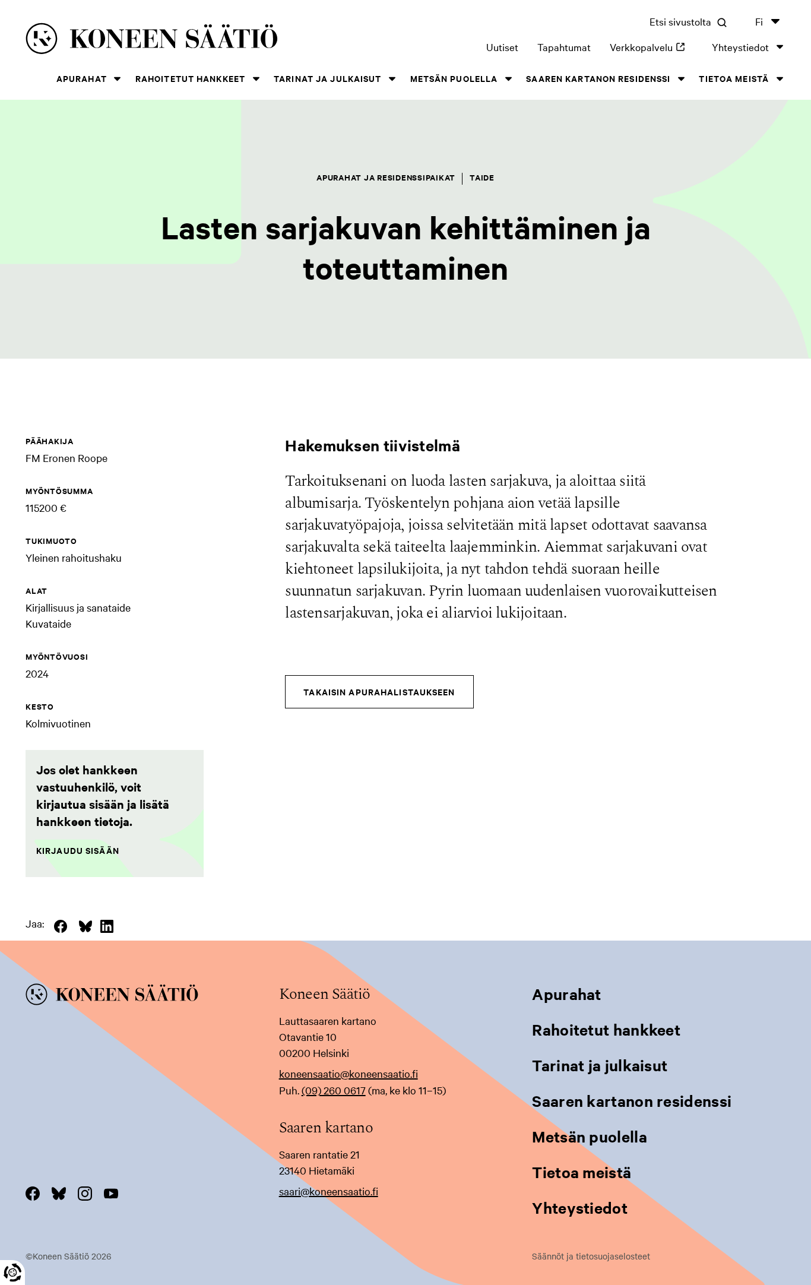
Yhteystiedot (740, 46)
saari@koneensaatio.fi (328, 1191)
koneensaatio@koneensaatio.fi (348, 1073)
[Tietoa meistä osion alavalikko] (779, 78)
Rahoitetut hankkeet (190, 78)
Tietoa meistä (734, 78)
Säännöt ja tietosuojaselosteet (591, 1256)
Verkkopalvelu (651, 46)
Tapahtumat (564, 46)
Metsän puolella (454, 78)
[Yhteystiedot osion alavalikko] (779, 46)
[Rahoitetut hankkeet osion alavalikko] (256, 78)
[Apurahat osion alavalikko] (117, 78)
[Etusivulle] (180, 41)
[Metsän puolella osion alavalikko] (508, 78)
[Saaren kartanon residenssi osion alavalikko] (681, 78)
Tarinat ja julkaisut (327, 78)
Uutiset (502, 46)
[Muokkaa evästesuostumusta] (12, 1272)
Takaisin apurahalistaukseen (379, 691)
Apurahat (81, 78)
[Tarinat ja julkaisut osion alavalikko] (392, 78)
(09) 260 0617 (334, 1090)
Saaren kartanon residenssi (598, 78)
